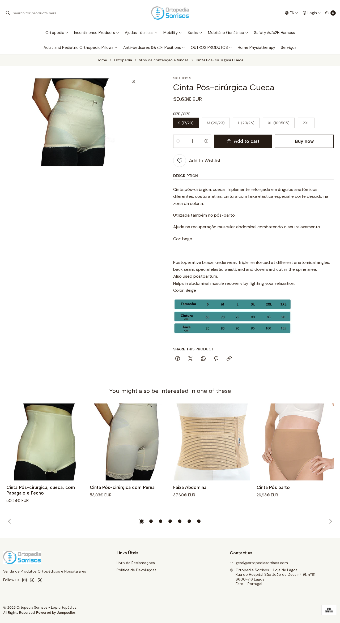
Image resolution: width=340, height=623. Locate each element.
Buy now (304, 141)
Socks (193, 32)
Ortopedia (54, 32)
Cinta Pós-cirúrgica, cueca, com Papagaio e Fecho (40, 490)
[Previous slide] (10, 521)
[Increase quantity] (206, 141)
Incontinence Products (94, 32)
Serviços (288, 47)
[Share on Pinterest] (216, 359)
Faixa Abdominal (190, 487)
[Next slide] (330, 521)
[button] (141, 521)
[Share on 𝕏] (190, 359)
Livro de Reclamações (136, 562)
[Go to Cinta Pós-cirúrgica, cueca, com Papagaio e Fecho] (44, 441)
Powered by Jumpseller (55, 612)
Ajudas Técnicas (139, 32)
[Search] (7, 13)
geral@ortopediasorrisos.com (262, 562)
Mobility (170, 32)
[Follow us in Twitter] (39, 580)
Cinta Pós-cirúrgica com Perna (122, 487)
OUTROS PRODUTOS (209, 47)
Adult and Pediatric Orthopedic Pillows (78, 47)
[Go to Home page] (170, 13)
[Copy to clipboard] (229, 359)
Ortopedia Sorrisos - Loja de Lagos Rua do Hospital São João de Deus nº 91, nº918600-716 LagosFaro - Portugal (275, 577)
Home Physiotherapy (256, 47)
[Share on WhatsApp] (203, 359)
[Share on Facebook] (177, 359)
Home (102, 60)
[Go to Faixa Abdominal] (211, 441)
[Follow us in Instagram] (24, 580)
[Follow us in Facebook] (32, 580)
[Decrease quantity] (177, 141)
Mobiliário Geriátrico (226, 32)
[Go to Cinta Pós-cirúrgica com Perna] (128, 441)
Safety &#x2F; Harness (274, 32)
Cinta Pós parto (273, 487)
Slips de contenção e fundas (164, 60)
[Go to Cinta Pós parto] (295, 441)
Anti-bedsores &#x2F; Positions (152, 47)
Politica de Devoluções (136, 570)
